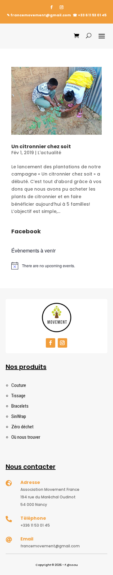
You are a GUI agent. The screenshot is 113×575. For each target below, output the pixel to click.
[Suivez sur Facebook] (51, 7)
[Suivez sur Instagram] (61, 7)
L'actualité (49, 152)
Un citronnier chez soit (41, 146)
